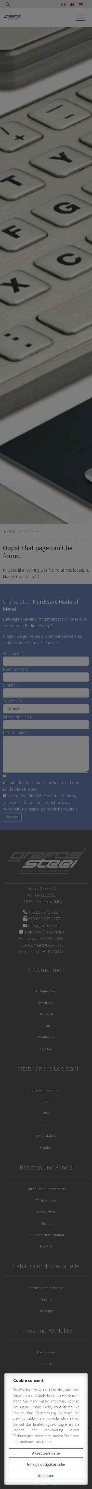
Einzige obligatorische (46, 1464)
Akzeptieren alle (46, 1453)
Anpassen (46, 1475)
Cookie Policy (42, 1407)
